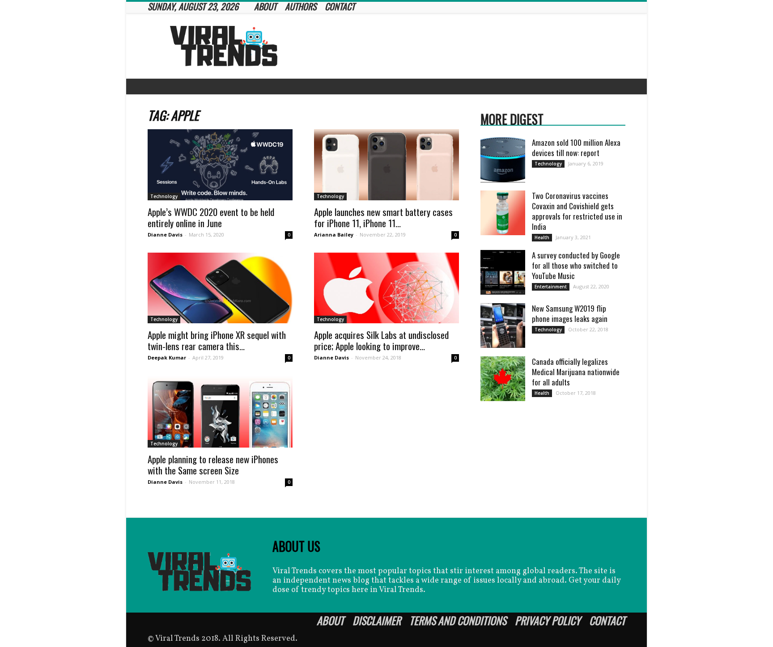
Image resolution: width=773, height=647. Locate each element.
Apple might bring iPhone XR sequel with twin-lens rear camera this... (217, 340)
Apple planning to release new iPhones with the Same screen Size (213, 464)
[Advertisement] (462, 46)
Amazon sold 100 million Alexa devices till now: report (576, 147)
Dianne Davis (165, 234)
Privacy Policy (548, 620)
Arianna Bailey (333, 234)
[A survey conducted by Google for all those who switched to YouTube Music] (502, 272)
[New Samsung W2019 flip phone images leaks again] (502, 325)
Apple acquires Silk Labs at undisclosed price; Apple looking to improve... (381, 340)
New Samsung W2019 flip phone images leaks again (569, 313)
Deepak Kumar (167, 357)
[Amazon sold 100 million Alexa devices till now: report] (502, 159)
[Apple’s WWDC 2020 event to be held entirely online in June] (220, 164)
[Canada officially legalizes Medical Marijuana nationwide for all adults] (502, 378)
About (330, 620)
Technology (164, 196)
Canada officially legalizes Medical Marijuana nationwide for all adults (576, 372)
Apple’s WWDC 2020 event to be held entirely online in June (211, 217)
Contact (607, 620)
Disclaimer (377, 620)
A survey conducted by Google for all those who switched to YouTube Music (576, 265)
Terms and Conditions (457, 620)
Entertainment (551, 286)
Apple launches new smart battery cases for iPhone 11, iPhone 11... (383, 217)
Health (542, 237)
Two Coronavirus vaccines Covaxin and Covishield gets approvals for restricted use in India (577, 211)
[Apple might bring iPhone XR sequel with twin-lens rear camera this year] (220, 288)
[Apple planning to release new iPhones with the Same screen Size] (220, 412)
